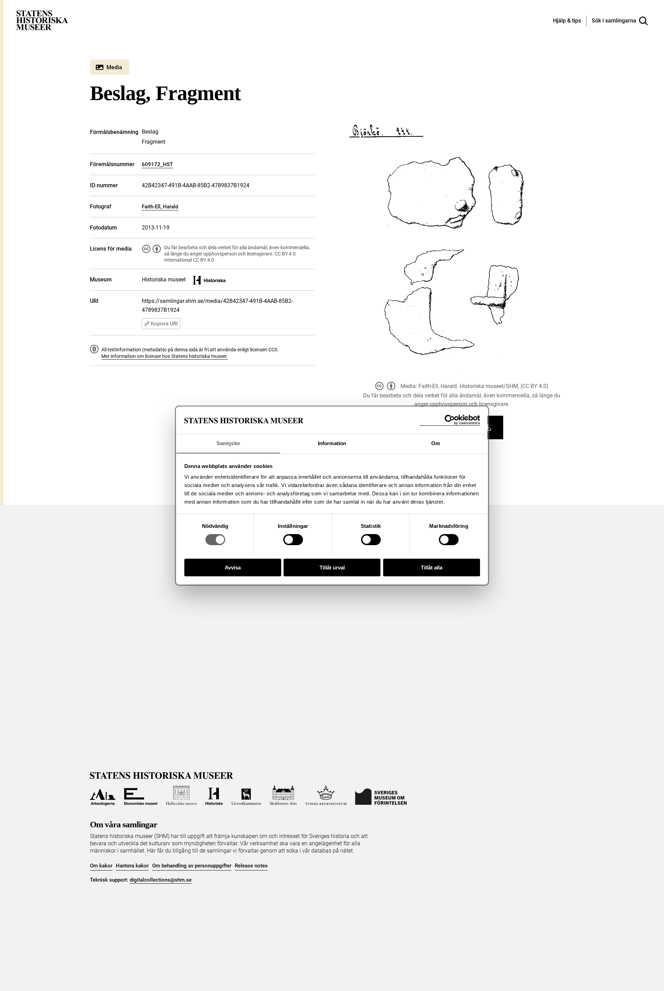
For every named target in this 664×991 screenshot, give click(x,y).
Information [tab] (332, 443)
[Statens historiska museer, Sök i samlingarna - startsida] (42, 19)
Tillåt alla (431, 567)
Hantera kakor (132, 866)
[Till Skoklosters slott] (283, 795)
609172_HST (157, 164)
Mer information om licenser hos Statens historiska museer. (164, 356)
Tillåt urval (332, 567)
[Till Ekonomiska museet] (140, 795)
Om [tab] (435, 443)
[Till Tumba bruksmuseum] (326, 795)
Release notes (251, 866)
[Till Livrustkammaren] (246, 795)
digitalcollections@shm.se (161, 880)
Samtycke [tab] (228, 443)
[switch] (293, 539)
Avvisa (233, 567)
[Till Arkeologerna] (103, 795)
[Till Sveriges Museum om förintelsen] (381, 795)
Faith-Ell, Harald (160, 207)
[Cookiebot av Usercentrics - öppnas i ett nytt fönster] (449, 420)
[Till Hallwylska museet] (181, 795)
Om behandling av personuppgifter (191, 866)
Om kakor (101, 866)
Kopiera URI (164, 324)
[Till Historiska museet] (214, 795)
